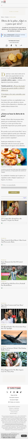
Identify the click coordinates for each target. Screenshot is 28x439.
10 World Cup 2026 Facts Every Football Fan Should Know (13, 284)
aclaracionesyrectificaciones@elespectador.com (14, 424)
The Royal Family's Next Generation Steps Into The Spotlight (13, 327)
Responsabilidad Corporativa (14, 406)
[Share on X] (16, 45)
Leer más (14, 192)
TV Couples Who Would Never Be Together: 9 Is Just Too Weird (11, 219)
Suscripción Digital (14, 399)
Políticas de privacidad (14, 410)
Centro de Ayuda (14, 411)
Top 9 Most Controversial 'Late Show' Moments (12, 306)
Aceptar (24, 435)
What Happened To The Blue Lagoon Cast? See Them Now (12, 370)
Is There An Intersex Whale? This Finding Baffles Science (13, 349)
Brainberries (3, 216)
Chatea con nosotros (15, 402)
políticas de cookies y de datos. (9, 437)
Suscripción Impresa (14, 397)
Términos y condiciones (14, 408)
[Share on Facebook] (11, 45)
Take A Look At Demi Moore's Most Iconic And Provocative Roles (13, 241)
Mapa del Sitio (14, 395)
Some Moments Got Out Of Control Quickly (12, 262)
